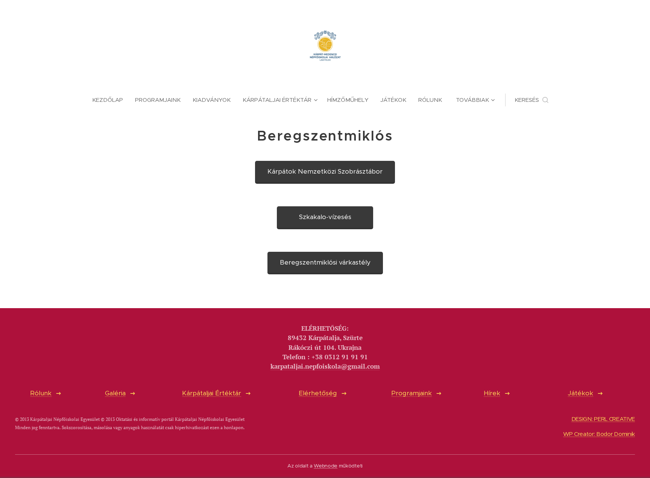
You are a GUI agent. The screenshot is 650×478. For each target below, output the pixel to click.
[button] (531, 100)
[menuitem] (110, 100)
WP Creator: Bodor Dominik (599, 433)
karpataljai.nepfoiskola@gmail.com (325, 366)
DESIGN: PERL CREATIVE (603, 418)
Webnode (325, 466)
